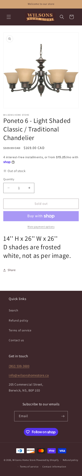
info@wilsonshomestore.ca (29, 375)
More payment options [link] (41, 226)
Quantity (8, 179)
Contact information (54, 466)
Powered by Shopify (47, 460)
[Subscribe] (63, 416)
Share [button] (12, 270)
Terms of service (20, 330)
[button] (9, 17)
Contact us (16, 340)
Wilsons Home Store (24, 460)
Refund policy (18, 320)
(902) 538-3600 (19, 366)
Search (13, 310)
